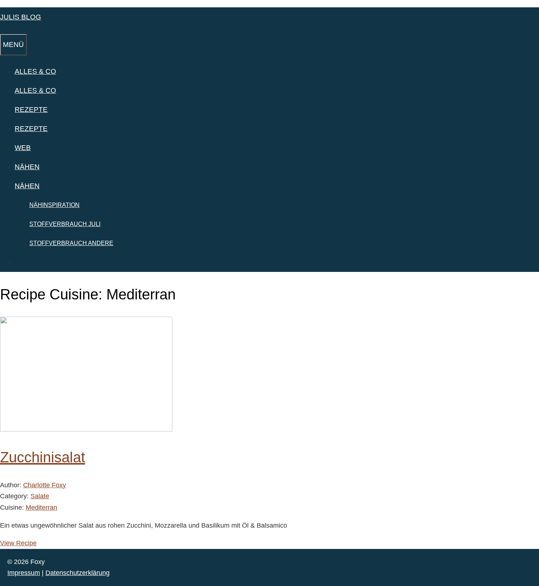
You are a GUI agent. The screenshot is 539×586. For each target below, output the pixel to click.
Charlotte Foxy (44, 485)
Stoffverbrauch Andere (71, 243)
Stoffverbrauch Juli (64, 224)
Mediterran (41, 507)
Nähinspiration (54, 205)
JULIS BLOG (20, 17)
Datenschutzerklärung (77, 572)
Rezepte (31, 109)
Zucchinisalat (42, 457)
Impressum (23, 572)
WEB (23, 148)
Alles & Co (35, 71)
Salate (39, 496)
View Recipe (18, 543)
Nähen (27, 167)
